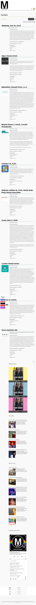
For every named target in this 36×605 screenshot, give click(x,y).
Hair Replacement (24, 332)
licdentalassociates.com (21, 149)
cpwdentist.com (20, 249)
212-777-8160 (19, 74)
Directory (25, 22)
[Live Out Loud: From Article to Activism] (12, 434)
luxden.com (19, 285)
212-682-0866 (19, 317)
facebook (3, 299)
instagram (3, 301)
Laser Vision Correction (30, 332)
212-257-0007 (19, 350)
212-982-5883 (19, 177)
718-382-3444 (19, 287)
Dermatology (19, 332)
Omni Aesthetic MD (9, 330)
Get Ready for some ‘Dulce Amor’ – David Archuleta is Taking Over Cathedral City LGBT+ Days (17, 497)
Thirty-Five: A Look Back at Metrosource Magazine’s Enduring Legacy (18, 420)
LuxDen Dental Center (10, 264)
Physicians (11, 333)
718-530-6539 (19, 151)
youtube (3, 305)
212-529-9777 (19, 43)
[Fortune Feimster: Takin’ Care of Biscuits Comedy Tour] (12, 521)
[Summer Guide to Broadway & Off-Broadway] (12, 481)
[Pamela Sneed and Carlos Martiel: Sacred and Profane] (12, 511)
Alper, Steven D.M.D (9, 56)
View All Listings (31, 22)
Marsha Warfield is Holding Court (15, 575)
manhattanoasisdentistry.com (22, 110)
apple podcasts (3, 307)
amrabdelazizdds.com (21, 41)
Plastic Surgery (15, 333)
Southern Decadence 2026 (13, 467)
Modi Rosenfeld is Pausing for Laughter (16, 572)
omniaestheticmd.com (21, 348)
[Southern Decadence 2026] (12, 472)
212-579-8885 (19, 251)
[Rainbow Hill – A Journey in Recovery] (12, 444)
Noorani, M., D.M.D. (9, 300)
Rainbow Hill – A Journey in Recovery (14, 439)
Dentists (16, 27)
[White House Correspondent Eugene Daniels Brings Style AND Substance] (12, 454)
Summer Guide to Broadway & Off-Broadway (15, 477)
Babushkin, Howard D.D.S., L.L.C (14, 87)
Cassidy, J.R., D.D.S (9, 164)
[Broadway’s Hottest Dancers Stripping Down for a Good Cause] (12, 491)
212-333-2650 (19, 207)
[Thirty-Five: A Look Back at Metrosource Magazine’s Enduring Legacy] (12, 424)
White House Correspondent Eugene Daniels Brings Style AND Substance (18, 449)
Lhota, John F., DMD (10, 220)
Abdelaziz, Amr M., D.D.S (11, 26)
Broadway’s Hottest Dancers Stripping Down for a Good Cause (18, 487)
